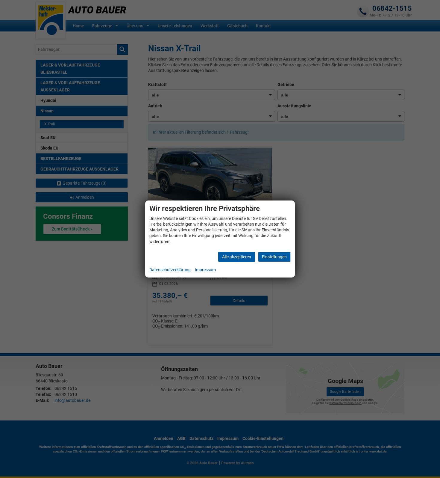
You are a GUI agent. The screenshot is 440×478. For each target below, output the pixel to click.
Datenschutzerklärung (170, 269)
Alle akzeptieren (236, 256)
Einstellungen (274, 256)
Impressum (205, 269)
